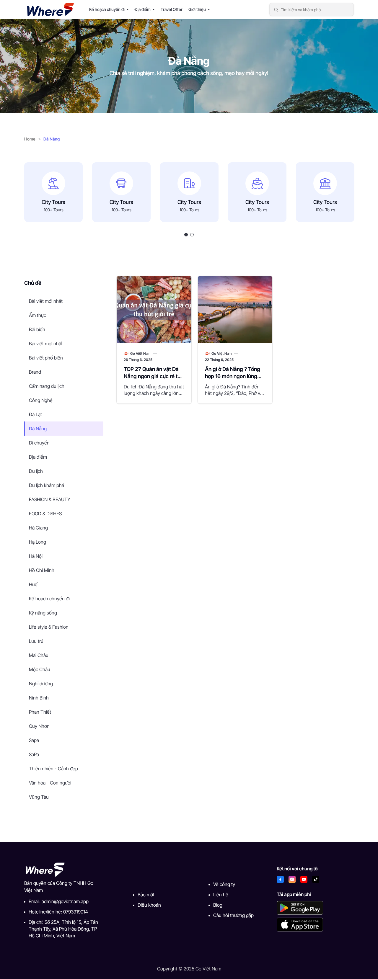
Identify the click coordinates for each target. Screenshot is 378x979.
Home (29, 138)
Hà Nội (36, 556)
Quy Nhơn (39, 726)
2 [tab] (192, 234)
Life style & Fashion (49, 627)
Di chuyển (39, 443)
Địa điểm (143, 9)
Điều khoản (149, 905)
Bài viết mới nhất (46, 301)
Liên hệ (220, 895)
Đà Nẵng (38, 429)
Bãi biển (37, 329)
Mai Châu (38, 655)
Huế (33, 584)
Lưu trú (36, 641)
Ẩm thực (37, 315)
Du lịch (36, 471)
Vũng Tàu (39, 797)
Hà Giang (38, 528)
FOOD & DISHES (45, 514)
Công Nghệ (41, 400)
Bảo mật (146, 895)
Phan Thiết (40, 712)
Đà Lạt (35, 414)
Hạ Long (37, 542)
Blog (217, 905)
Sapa (34, 740)
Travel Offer (172, 9)
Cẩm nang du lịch (46, 386)
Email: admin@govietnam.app (59, 901)
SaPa (34, 754)
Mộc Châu (39, 669)
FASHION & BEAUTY (49, 499)
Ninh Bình (39, 698)
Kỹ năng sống (43, 613)
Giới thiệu (197, 9)
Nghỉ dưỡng (41, 684)
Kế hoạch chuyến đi (107, 9)
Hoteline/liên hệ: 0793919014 (58, 912)
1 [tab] (186, 234)
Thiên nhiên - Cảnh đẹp (53, 769)
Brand (35, 372)
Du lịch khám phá (46, 485)
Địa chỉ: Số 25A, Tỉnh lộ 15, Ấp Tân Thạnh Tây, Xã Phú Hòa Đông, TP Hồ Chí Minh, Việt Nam (63, 929)
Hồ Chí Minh (41, 570)
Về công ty (224, 884)
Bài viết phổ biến (46, 358)
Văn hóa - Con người (50, 783)
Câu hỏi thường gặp (233, 915)
